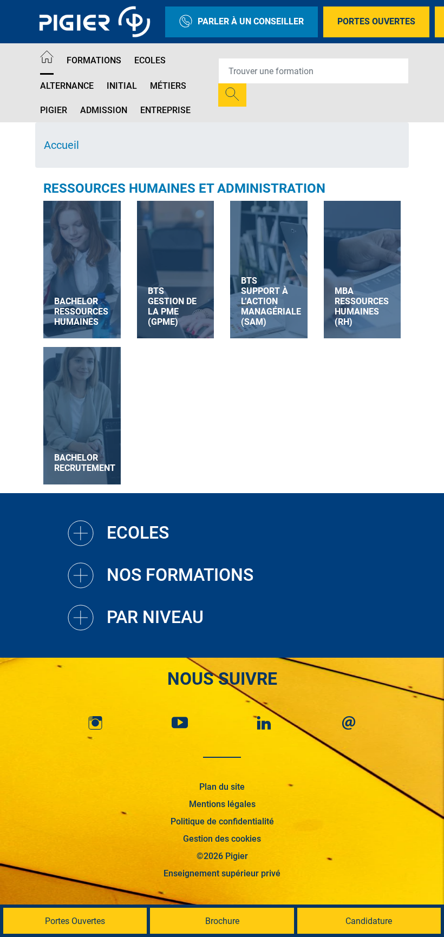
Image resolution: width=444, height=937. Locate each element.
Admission (103, 110)
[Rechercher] (232, 95)
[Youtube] (179, 723)
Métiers (168, 86)
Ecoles (150, 60)
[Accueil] (47, 58)
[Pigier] (97, 21)
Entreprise (165, 110)
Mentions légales (222, 804)
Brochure (222, 921)
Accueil (61, 145)
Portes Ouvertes (376, 21)
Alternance (67, 86)
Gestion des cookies (222, 839)
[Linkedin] (264, 723)
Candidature (368, 921)
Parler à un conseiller (251, 21)
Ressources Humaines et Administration (184, 188)
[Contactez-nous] (348, 723)
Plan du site (222, 787)
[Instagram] (95, 723)
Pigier (53, 110)
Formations (94, 60)
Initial (122, 86)
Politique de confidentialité (222, 821)
